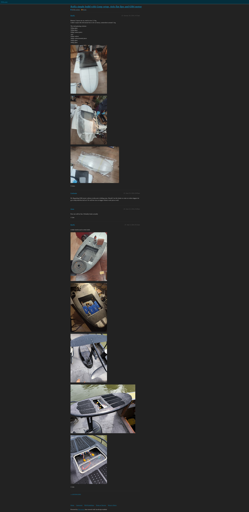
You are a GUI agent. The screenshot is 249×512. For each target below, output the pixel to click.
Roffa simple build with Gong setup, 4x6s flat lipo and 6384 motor (106, 6)
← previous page (76, 494)
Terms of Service (101, 505)
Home (72, 505)
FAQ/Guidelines (89, 505)
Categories (79, 505)
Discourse (81, 509)
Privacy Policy (112, 505)
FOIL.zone (4, 2)
